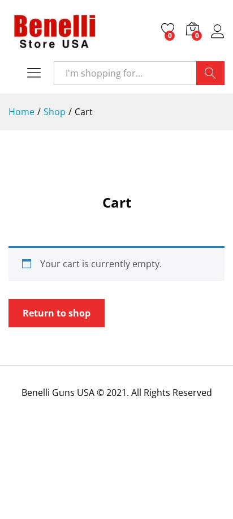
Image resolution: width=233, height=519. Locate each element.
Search (210, 73)
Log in (218, 38)
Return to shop (56, 313)
